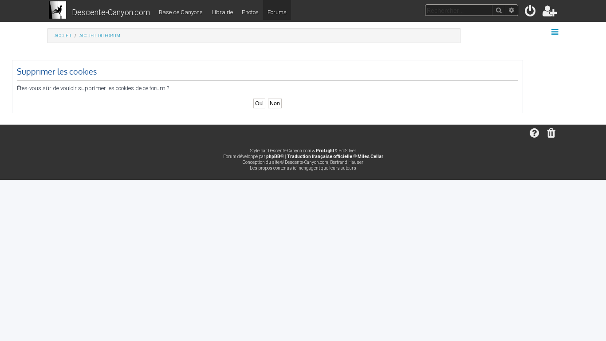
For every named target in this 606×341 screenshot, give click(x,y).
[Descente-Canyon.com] (57, 10)
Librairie (222, 12)
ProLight (325, 150)
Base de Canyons (181, 12)
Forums (277, 12)
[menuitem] (531, 12)
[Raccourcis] (556, 32)
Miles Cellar (370, 156)
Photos (250, 12)
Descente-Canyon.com (111, 12)
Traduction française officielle (319, 156)
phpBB (273, 156)
